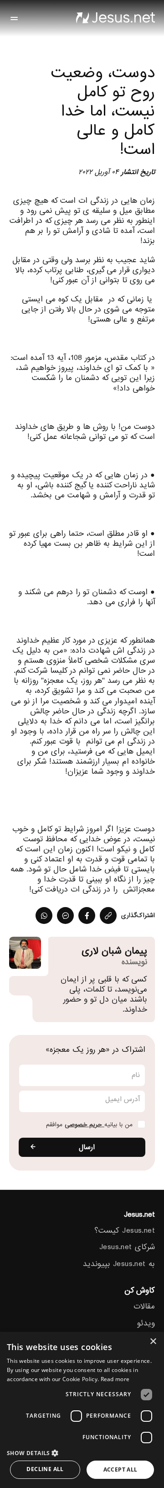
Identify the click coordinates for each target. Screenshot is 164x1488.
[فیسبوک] (86, 915)
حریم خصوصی (84, 1124)
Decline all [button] (44, 1469)
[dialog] (82, 1410)
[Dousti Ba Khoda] (115, 18)
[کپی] (108, 915)
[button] (82, 1452)
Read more (115, 1379)
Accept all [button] (120, 1469)
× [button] (153, 1341)
